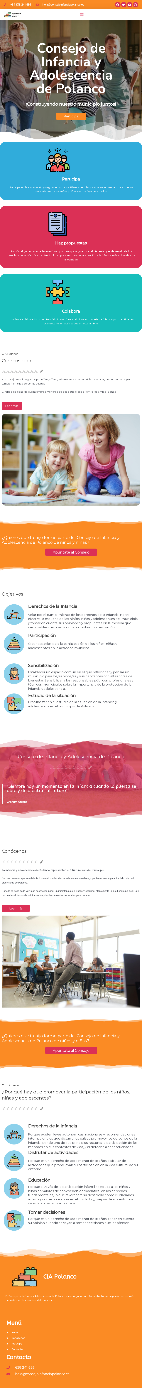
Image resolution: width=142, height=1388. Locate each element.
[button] (82, 14)
